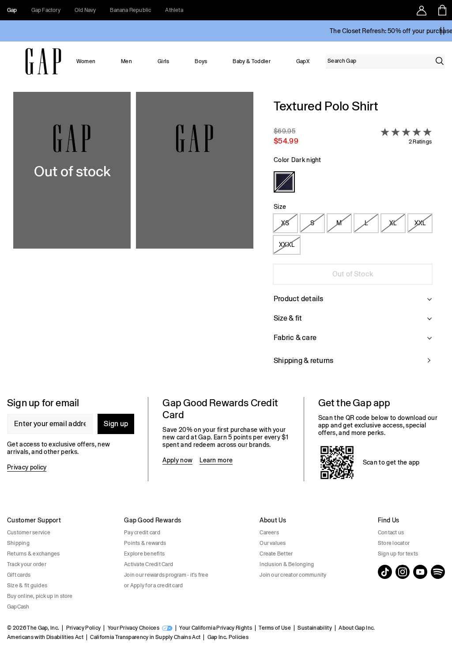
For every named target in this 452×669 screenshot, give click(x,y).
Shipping (18, 543)
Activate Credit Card (148, 564)
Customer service (28, 532)
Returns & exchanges (33, 554)
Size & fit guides (27, 585)
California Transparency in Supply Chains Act (145, 637)
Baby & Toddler (251, 61)
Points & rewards (145, 543)
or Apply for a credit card (153, 585)
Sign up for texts (398, 554)
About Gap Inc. (357, 628)
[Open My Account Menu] (421, 10)
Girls (164, 61)
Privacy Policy (83, 628)
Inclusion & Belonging (287, 564)
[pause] (442, 31)
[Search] (439, 61)
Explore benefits (144, 554)
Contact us (391, 532)
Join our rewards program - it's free (166, 575)
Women (86, 61)
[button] (133, 237)
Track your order (26, 564)
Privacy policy (26, 467)
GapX (302, 61)
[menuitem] (86, 61)
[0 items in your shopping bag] (442, 10)
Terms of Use (275, 628)
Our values (273, 543)
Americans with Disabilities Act (45, 637)
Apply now (177, 460)
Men (126, 61)
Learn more (216, 460)
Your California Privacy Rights (215, 628)
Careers (269, 532)
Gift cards (18, 575)
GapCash (18, 607)
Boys (201, 61)
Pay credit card (142, 532)
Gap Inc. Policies (228, 637)
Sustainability (314, 628)
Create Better (276, 554)
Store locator (394, 543)
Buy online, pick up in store (40, 596)
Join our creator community (293, 575)
